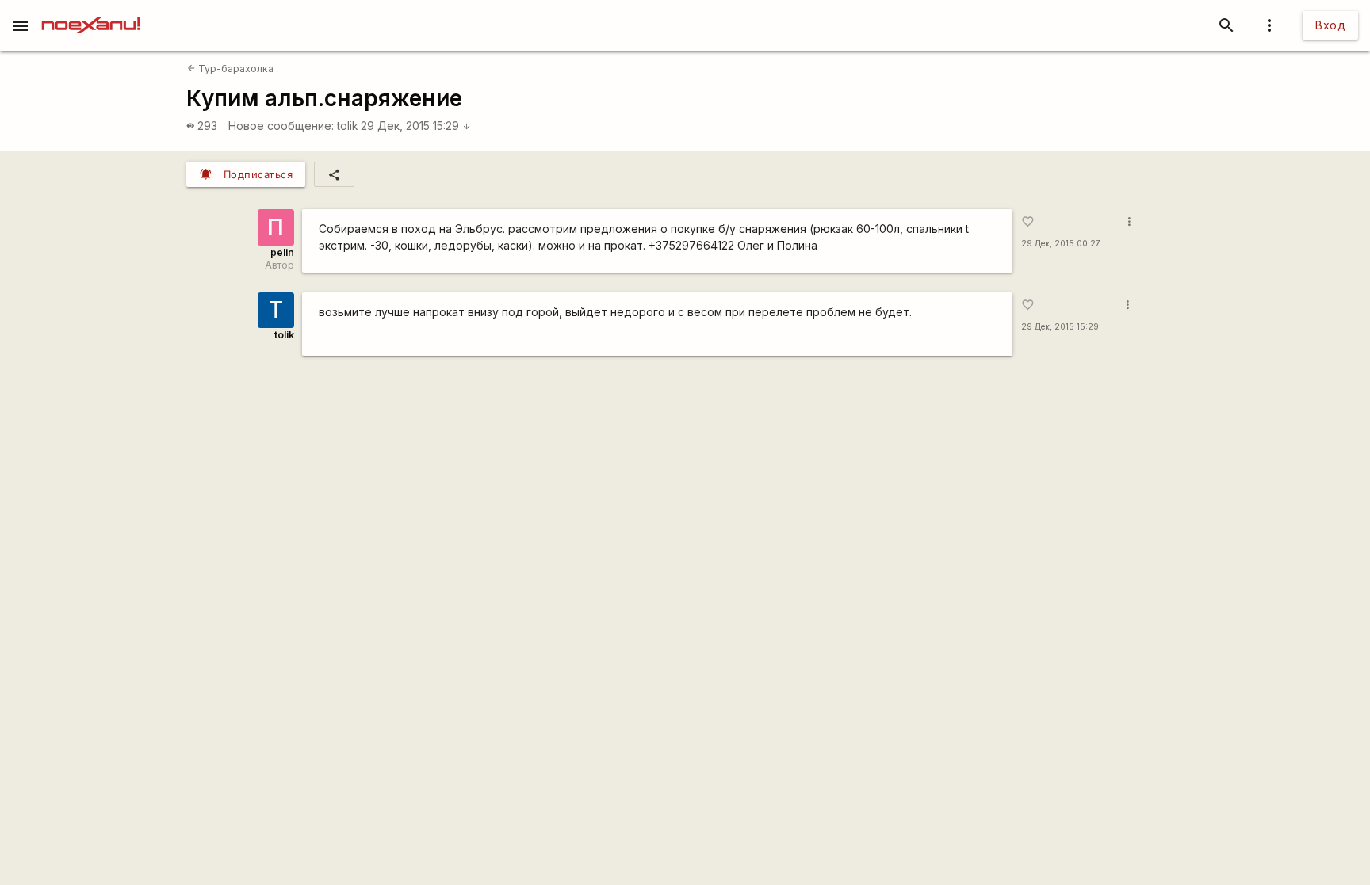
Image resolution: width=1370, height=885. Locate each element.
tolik (347, 125)
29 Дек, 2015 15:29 (416, 125)
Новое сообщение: (281, 125)
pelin (282, 252)
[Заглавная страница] (90, 11)
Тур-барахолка (230, 68)
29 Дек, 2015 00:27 (1060, 243)
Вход (1330, 25)
